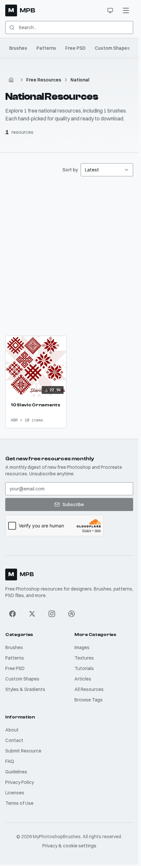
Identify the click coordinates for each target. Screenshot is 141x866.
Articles (82, 679)
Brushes (18, 48)
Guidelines (16, 772)
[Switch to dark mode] (110, 10)
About (12, 730)
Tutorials (84, 668)
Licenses (14, 793)
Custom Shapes (112, 48)
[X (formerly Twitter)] (32, 614)
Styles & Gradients (25, 689)
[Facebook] (12, 614)
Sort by (70, 170)
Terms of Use (19, 803)
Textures (84, 658)
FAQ (9, 761)
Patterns (46, 48)
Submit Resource (23, 751)
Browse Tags (88, 700)
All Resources (89, 689)
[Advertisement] (70, 256)
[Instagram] (52, 614)
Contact (14, 740)
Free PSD (75, 48)
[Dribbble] (71, 614)
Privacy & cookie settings (69, 846)
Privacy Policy (19, 782)
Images (82, 647)
